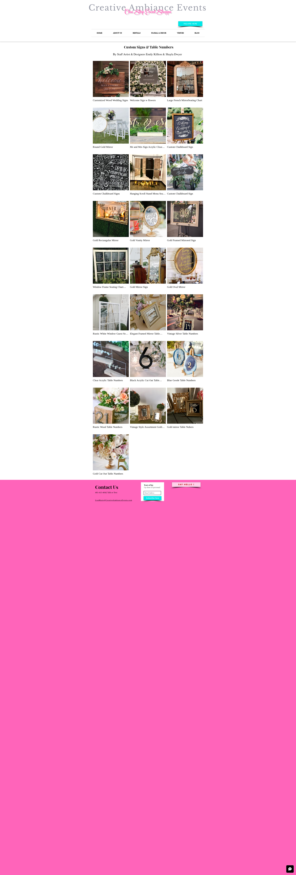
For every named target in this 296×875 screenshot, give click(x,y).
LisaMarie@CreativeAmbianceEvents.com (113, 500)
